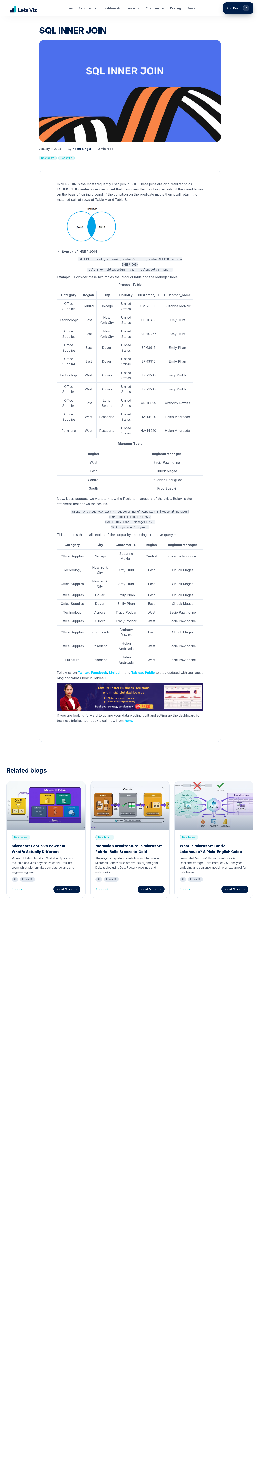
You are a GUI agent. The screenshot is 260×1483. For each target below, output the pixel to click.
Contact (193, 8)
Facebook (99, 673)
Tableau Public (143, 673)
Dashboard (47, 157)
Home (68, 8)
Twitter (83, 673)
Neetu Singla (81, 149)
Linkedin (115, 673)
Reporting (66, 157)
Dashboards (112, 8)
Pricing (175, 8)
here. (129, 720)
